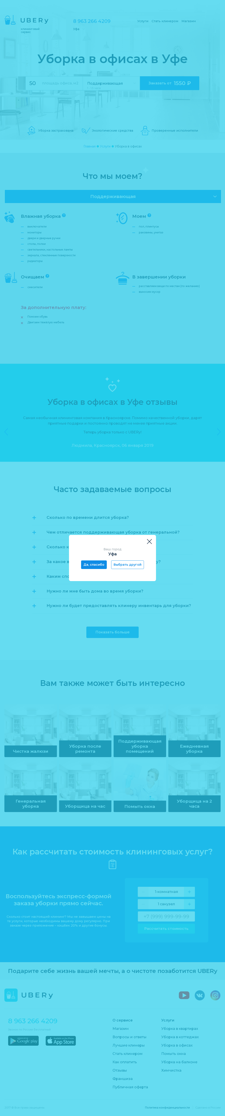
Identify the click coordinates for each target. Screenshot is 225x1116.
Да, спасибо (93, 565)
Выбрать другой (128, 565)
